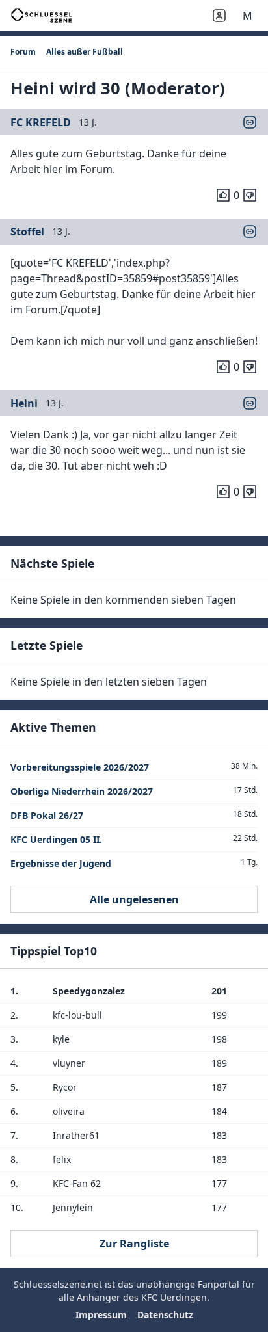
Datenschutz (165, 1315)
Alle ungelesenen (134, 899)
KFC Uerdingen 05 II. (56, 839)
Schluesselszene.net (58, 1284)
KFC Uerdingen (174, 1297)
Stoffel (27, 231)
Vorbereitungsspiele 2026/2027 (79, 767)
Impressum (101, 1315)
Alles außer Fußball (84, 51)
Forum (23, 51)
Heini (24, 403)
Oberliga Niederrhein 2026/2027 (81, 791)
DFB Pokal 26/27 (46, 815)
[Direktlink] (250, 122)
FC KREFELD (40, 122)
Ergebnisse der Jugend (60, 863)
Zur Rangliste (134, 1243)
